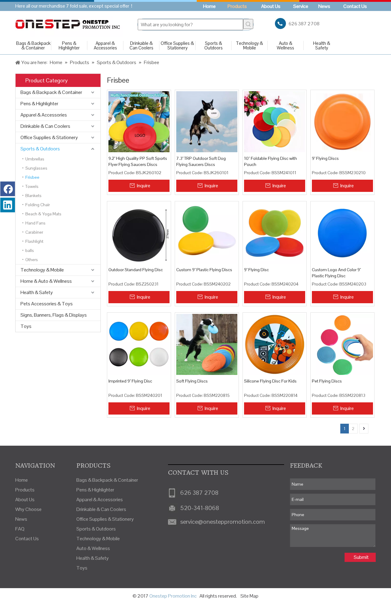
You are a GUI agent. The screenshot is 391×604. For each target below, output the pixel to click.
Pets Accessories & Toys (46, 303)
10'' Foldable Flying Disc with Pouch (270, 161)
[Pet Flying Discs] (342, 344)
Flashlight (34, 241)
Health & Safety (321, 45)
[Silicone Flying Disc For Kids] (274, 344)
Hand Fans (35, 223)
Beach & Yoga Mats (43, 214)
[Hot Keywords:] (248, 24)
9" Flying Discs (325, 158)
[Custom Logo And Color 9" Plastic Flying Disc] (342, 232)
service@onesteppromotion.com (222, 522)
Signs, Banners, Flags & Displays (53, 315)
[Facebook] (7, 189)
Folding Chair (37, 204)
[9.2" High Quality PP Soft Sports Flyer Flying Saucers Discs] (139, 121)
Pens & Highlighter (69, 45)
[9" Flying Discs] (342, 121)
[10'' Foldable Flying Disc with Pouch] (274, 121)
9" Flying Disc (256, 269)
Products (25, 490)
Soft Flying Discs (192, 381)
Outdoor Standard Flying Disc (135, 269)
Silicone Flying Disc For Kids (270, 381)
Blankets (33, 195)
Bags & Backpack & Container (33, 45)
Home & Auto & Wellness (46, 281)
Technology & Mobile (249, 45)
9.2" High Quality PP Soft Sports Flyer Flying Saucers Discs (137, 161)
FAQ (19, 529)
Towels (31, 186)
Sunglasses (36, 168)
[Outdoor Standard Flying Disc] (139, 232)
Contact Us (27, 538)
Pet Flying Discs (327, 381)
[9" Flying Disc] (274, 232)
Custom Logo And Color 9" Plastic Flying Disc (336, 273)
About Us (25, 499)
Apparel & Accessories (105, 45)
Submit (361, 557)
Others (31, 259)
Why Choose (28, 509)
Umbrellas (34, 159)
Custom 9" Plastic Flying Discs (204, 269)
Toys (25, 326)
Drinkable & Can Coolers (141, 45)
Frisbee (32, 177)
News (21, 519)
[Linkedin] (7, 205)
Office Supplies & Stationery (177, 45)
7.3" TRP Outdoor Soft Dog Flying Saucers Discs (201, 161)
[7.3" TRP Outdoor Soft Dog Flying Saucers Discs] (206, 121)
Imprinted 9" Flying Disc (130, 381)
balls (29, 250)
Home (21, 480)
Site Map (249, 596)
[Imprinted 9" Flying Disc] (139, 344)
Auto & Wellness (285, 45)
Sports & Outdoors (213, 45)
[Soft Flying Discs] (206, 344)
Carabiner (34, 232)
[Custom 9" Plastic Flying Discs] (206, 232)
